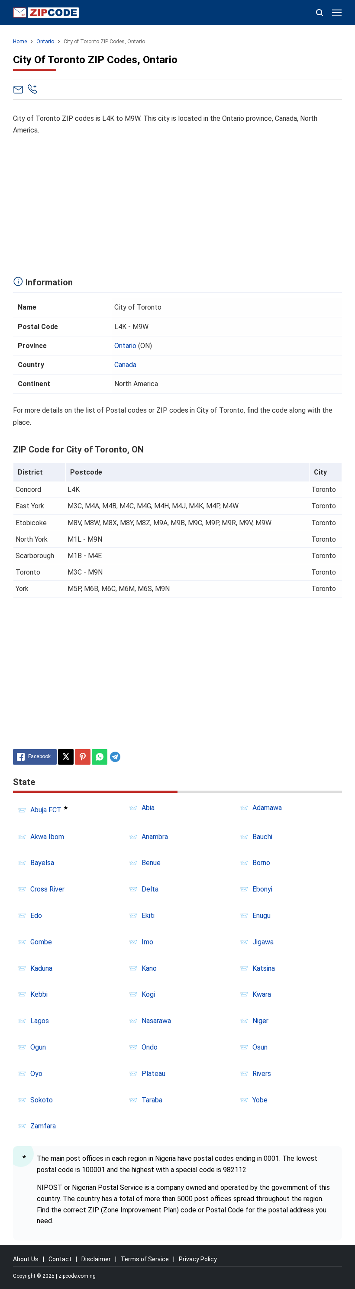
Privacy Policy (198, 1259)
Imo (147, 942)
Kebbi (39, 994)
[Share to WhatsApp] (99, 757)
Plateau (153, 1073)
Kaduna (41, 968)
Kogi (148, 994)
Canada (125, 365)
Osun (260, 1047)
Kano (149, 968)
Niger (260, 1021)
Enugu (261, 915)
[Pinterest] (82, 757)
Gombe (41, 942)
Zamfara (43, 1126)
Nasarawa (156, 1021)
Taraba (152, 1100)
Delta (150, 889)
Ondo (150, 1047)
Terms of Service (145, 1259)
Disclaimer (96, 1259)
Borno (261, 863)
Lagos (39, 1021)
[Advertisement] (177, 203)
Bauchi (262, 837)
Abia (148, 808)
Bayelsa (42, 863)
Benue (151, 863)
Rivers (261, 1073)
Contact (59, 1259)
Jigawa (263, 942)
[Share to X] (66, 757)
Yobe (260, 1100)
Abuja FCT (45, 810)
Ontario (125, 346)
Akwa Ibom (47, 837)
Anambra (155, 837)
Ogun (38, 1047)
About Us (26, 1259)
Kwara (261, 994)
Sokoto (41, 1100)
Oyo (36, 1073)
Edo (36, 915)
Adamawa (267, 808)
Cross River (47, 889)
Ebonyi (262, 889)
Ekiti (148, 915)
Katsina (263, 968)
